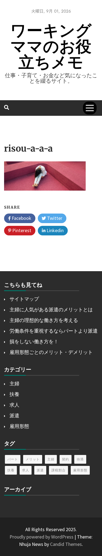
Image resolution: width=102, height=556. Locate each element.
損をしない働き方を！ (34, 341)
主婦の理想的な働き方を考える (44, 320)
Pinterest (21, 230)
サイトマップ (24, 299)
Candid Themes (66, 544)
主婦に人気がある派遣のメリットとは (51, 309)
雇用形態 (19, 426)
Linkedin (54, 230)
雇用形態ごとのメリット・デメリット (51, 352)
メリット (33, 459)
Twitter (54, 218)
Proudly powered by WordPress (42, 537)
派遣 (14, 415)
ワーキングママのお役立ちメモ (51, 46)
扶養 (14, 394)
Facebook (21, 218)
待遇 (80, 459)
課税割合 (58, 470)
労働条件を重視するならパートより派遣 (54, 331)
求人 (14, 405)
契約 (65, 459)
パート (12, 459)
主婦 (14, 383)
